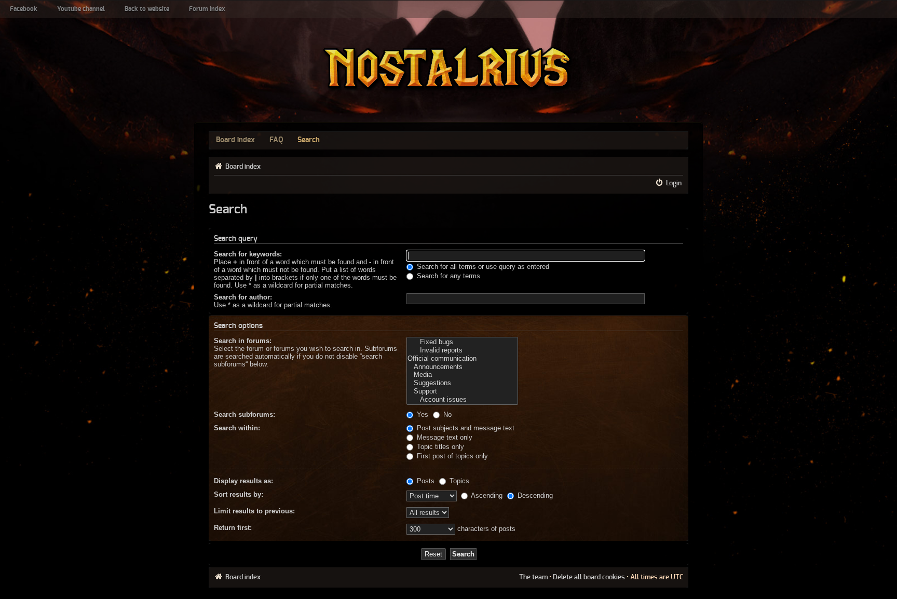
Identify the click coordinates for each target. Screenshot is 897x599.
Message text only (443, 437)
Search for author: (243, 297)
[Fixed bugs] (462, 342)
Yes (421, 414)
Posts (424, 481)
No (446, 414)
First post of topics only (451, 456)
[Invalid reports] (462, 350)
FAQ (276, 140)
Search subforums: (244, 414)
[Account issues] (462, 400)
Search (308, 140)
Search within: (237, 428)
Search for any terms (447, 276)
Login (674, 183)
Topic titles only (439, 447)
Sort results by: (238, 494)
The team (533, 577)
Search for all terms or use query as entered (482, 266)
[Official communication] (462, 359)
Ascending (485, 495)
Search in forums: (242, 341)
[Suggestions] (462, 383)
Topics (458, 481)
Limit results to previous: (254, 511)
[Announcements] (462, 367)
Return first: (233, 528)
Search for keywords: (248, 254)
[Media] (462, 375)
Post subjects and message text (464, 428)
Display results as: (243, 481)
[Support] (462, 391)
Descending (534, 495)
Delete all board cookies (589, 577)
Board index (235, 140)
